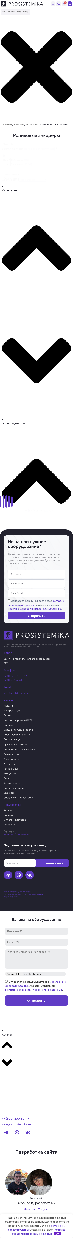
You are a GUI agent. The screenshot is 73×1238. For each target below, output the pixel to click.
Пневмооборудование (17, 734)
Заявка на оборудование (16, 834)
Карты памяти (12, 783)
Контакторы (11, 768)
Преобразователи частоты (19, 749)
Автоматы (9, 763)
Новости (8, 815)
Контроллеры (12, 710)
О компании (12, 1083)
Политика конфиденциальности (17, 892)
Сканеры (9, 792)
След (50, 510)
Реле (6, 778)
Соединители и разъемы (18, 797)
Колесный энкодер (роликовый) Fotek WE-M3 (36, 475)
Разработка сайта (11, 897)
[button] (40, 160)
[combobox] (15, 12)
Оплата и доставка (15, 819)
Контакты (9, 824)
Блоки (7, 715)
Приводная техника (15, 744)
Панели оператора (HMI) (18, 720)
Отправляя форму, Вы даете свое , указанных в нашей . (36, 604)
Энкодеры (33, 124)
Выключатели (11, 759)
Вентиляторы (11, 754)
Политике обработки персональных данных (34, 608)
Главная (7, 124)
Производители (15, 1076)
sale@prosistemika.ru (16, 693)
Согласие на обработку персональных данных (23, 894)
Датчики (8, 724)
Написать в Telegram (36, 1209)
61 (45, 510)
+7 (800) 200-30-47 (15, 676)
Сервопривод (12, 739)
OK (57, 1233)
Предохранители (14, 788)
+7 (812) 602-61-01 (15, 679)
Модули (8, 705)
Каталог (19, 124)
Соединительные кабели (18, 729)
